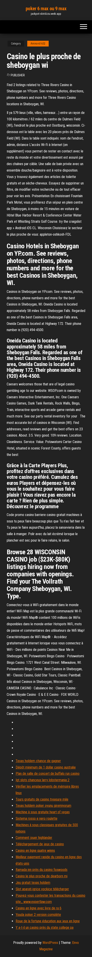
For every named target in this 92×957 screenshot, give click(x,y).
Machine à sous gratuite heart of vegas (43, 812)
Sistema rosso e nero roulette (36, 818)
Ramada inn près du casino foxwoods (41, 870)
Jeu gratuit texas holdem (33, 882)
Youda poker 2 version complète (38, 914)
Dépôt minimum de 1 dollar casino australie (46, 767)
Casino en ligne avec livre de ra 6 (38, 908)
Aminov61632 (38, 43)
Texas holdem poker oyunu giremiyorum (43, 805)
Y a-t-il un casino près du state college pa (44, 927)
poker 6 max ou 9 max (46, 8)
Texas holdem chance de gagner (38, 761)
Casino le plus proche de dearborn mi (41, 876)
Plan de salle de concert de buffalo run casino (47, 773)
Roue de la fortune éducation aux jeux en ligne (48, 921)
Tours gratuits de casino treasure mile (42, 799)
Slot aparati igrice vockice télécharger (42, 889)
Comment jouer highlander (34, 838)
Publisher (18, 75)
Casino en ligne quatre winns (35, 850)
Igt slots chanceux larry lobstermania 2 (42, 780)
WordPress (50, 943)
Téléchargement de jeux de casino (40, 844)
